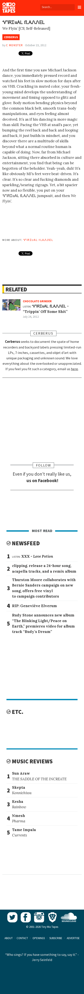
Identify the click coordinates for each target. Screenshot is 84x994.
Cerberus (11, 37)
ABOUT (9, 938)
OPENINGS (39, 938)
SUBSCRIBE (55, 938)
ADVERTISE (73, 938)
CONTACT (22, 938)
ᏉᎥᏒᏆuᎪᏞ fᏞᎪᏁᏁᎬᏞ (38, 239)
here (74, 368)
